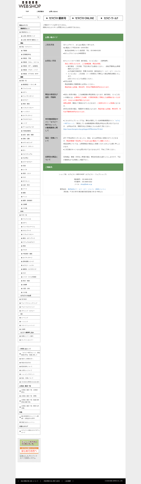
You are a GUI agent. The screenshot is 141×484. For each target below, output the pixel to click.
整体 (24, 246)
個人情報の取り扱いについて (29, 481)
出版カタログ (23, 426)
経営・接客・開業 (28, 135)
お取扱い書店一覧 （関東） (29, 396)
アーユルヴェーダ (28, 127)
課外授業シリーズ (28, 261)
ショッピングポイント (28, 374)
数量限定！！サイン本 (29, 84)
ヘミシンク (24, 321)
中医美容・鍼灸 (27, 253)
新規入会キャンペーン (28, 422)
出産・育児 (26, 185)
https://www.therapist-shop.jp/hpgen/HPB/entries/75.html (83, 129)
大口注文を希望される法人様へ (30, 382)
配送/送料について (26, 366)
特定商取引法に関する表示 (52, 481)
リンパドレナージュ (29, 226)
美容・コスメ (27, 173)
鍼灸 (24, 193)
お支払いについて (26, 370)
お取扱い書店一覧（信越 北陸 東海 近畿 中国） (30, 401)
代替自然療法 (27, 131)
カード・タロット (28, 146)
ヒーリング (24, 317)
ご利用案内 (40, 11)
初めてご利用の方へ (27, 359)
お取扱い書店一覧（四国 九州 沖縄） (30, 407)
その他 (25, 208)
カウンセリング (27, 142)
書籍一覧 (24, 80)
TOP (27, 11)
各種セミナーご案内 (27, 336)
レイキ (25, 169)
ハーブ (25, 123)
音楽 (24, 165)
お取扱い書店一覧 (25, 386)
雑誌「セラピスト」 (27, 46)
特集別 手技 (27, 58)
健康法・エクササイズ (29, 269)
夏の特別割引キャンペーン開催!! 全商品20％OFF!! (30, 417)
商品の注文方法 (26, 362)
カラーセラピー (27, 162)
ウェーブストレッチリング (29, 303)
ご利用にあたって (25, 349)
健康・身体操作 (27, 200)
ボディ (25, 92)
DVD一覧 (24, 215)
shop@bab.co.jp (86, 184)
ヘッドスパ (26, 111)
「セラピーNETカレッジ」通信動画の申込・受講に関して (30, 354)
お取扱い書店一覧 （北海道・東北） (30, 391)
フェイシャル (27, 88)
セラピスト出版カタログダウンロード (30, 431)
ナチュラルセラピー (29, 242)
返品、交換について (27, 378)
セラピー (25, 100)
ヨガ (24, 177)
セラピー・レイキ (28, 265)
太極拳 (25, 204)
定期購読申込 (27, 54)
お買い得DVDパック (29, 36)
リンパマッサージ (28, 96)
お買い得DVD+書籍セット (31, 40)
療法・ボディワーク (29, 238)
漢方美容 (24, 299)
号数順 (25, 50)
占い (24, 150)
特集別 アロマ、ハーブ (30, 70)
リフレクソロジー (28, 107)
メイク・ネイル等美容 (29, 277)
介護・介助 (26, 288)
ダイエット (26, 181)
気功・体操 (26, 281)
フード (25, 189)
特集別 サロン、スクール (31, 62)
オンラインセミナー (27, 340)
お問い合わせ (53, 11)
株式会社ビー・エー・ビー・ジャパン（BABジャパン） (87, 189)
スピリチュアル (27, 154)
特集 (20, 412)
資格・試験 (26, 138)
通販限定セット (26, 32)
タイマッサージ (27, 115)
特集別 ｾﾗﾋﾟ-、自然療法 (30, 66)
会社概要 (68, 481)
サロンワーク (27, 230)
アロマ (25, 250)
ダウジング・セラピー (28, 311)
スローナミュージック (28, 325)
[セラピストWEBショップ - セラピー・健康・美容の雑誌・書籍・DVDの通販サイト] (30, 7)
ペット (25, 196)
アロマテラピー (27, 119)
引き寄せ (25, 158)
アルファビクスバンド (28, 307)
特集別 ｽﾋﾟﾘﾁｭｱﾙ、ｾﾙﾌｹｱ (30, 74)
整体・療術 (26, 104)
